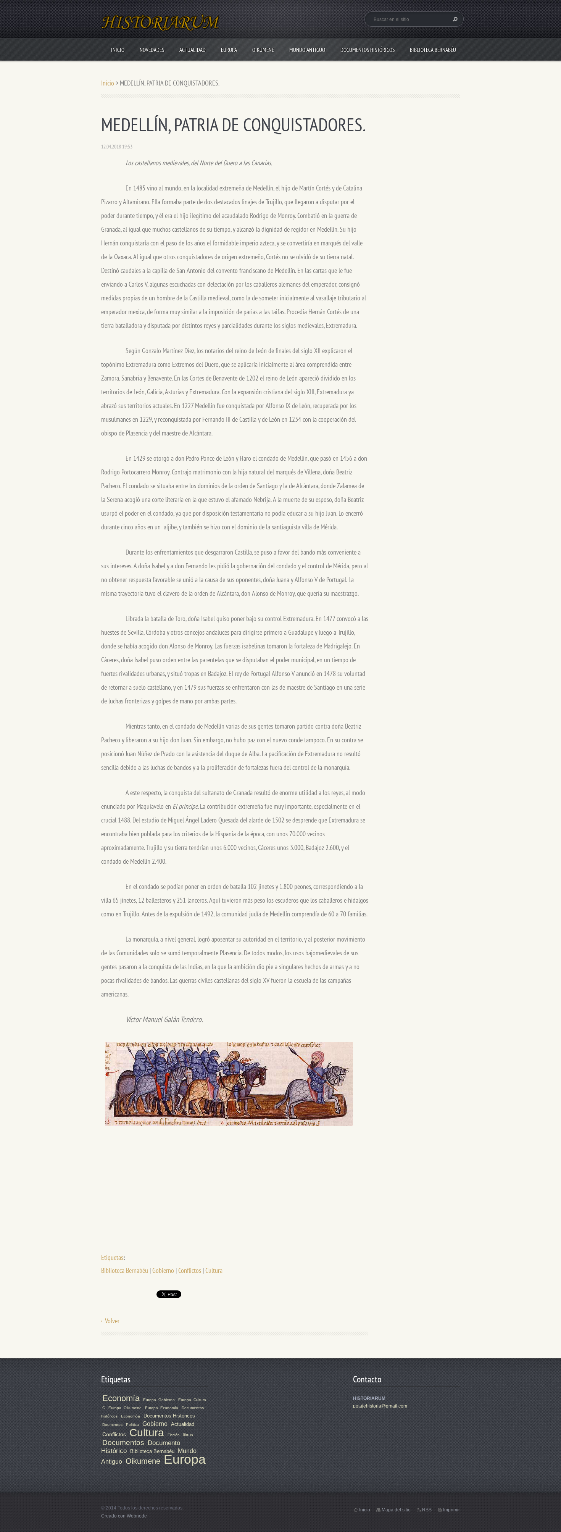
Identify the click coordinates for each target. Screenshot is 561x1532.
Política (132, 1424)
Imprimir (451, 1510)
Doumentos (112, 1424)
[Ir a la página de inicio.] (160, 27)
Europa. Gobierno (159, 1400)
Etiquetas (112, 1257)
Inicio (117, 49)
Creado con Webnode (124, 1516)
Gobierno (163, 1270)
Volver (112, 1320)
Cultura (213, 1270)
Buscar (454, 19)
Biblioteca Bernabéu (433, 49)
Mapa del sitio (396, 1510)
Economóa (130, 1416)
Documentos (123, 1442)
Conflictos (189, 1270)
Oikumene (263, 49)
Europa (229, 49)
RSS (427, 1510)
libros (188, 1434)
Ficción (174, 1435)
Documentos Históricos (367, 49)
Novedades (152, 49)
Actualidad (192, 49)
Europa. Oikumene (125, 1408)
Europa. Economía (161, 1408)
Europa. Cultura (192, 1400)
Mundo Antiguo (307, 49)
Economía (121, 1398)
